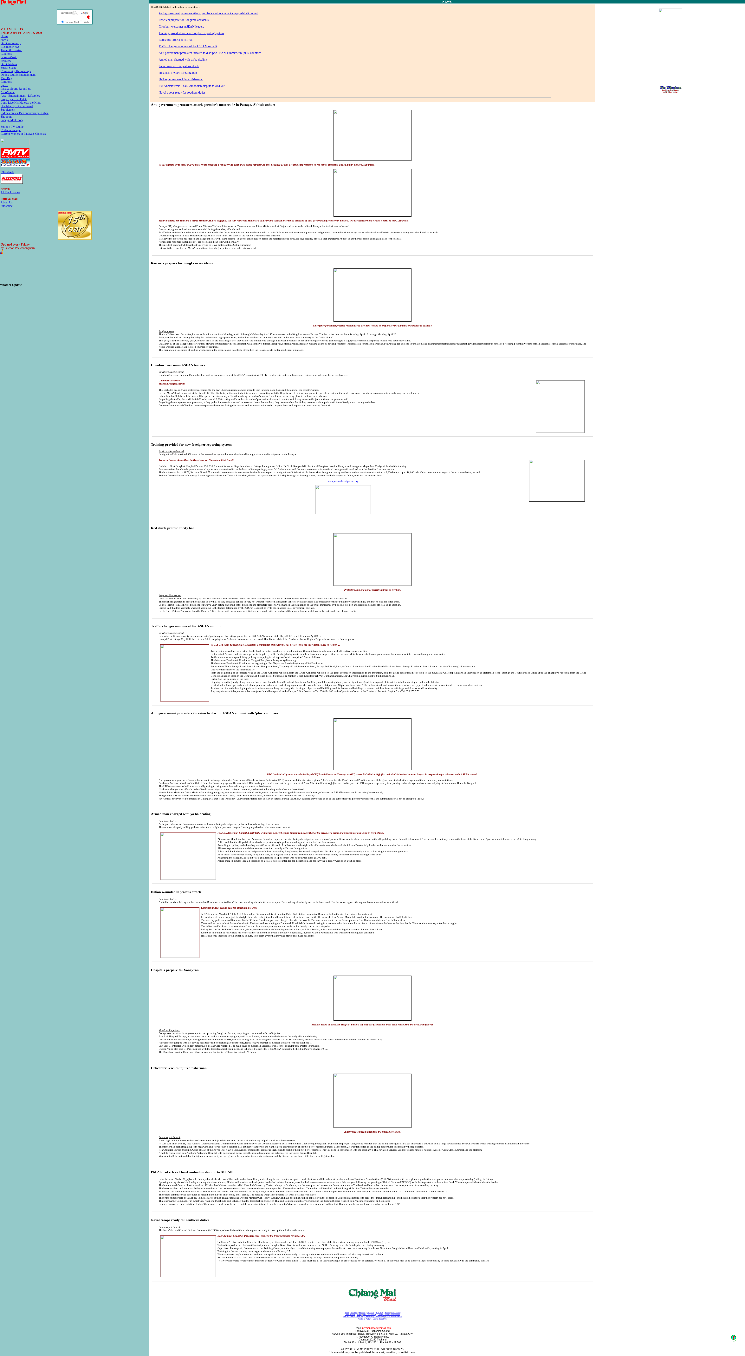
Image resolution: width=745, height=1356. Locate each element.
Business (354, 1312)
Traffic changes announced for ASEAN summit (188, 46)
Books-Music (9, 57)
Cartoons (6, 81)
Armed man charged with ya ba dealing (183, 59)
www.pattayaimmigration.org (343, 481)
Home (4, 36)
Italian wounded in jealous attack (179, 66)
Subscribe (7, 205)
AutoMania (8, 92)
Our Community (11, 43)
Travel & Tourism (11, 50)
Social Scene (8, 67)
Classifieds (358, 1317)
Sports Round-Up (380, 1319)
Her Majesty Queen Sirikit (17, 106)
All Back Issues (10, 192)
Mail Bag (6, 78)
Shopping (6, 116)
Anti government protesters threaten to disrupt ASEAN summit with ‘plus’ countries (210, 53)
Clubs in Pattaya (11, 130)
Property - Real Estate (14, 99)
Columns (6, 53)
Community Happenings (16, 71)
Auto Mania (395, 1312)
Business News (10, 46)
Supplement (8, 109)
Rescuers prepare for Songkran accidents (184, 20)
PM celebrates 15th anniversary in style (25, 113)
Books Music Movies (393, 1317)
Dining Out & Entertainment (18, 74)
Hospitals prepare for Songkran (178, 72)
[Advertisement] (40, 271)
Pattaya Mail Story (12, 120)
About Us (7, 202)
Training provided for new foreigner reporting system (191, 33)
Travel (359, 1314)
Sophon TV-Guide (12, 126)
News (4, 39)
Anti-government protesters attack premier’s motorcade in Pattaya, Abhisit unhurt (208, 13)
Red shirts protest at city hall (176, 39)
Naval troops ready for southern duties (182, 92)
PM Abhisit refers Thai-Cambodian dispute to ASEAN (192, 86)
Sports (4, 85)
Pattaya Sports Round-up (16, 88)
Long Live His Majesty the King (21, 102)
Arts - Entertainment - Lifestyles (20, 95)
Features (6, 60)
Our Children (9, 64)
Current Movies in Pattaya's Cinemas (23, 133)
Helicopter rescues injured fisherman (181, 79)
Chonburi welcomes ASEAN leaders (181, 26)
